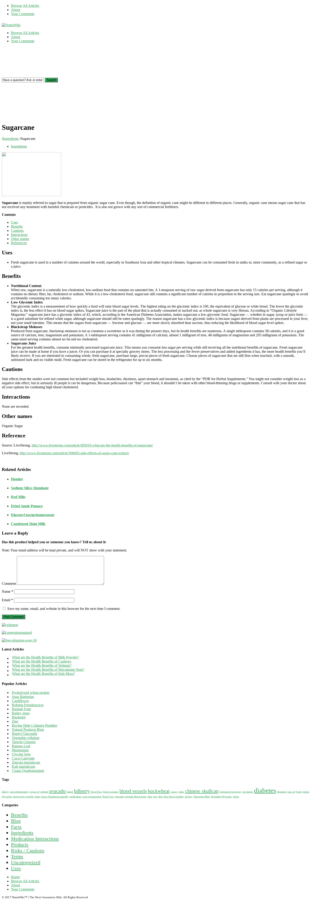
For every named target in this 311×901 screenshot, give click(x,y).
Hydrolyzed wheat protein (30, 693)
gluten (306, 792)
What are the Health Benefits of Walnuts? (41, 665)
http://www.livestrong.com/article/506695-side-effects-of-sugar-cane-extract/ (74, 453)
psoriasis (119, 796)
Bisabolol (18, 717)
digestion (281, 792)
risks (149, 796)
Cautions (17, 230)
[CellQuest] (10, 625)
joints (37, 796)
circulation (247, 792)
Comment (9, 583)
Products (19, 844)
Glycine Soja (21, 754)
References (19, 243)
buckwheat (159, 791)
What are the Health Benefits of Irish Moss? (43, 674)
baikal (70, 792)
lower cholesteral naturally (55, 796)
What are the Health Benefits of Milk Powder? (45, 657)
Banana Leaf (21, 746)
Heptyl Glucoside (24, 734)
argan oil (34, 792)
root (155, 796)
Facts (16, 827)
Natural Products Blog (28, 729)
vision (236, 796)
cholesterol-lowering (230, 792)
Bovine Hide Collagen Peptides (34, 725)
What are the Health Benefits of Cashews (41, 661)
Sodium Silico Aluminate (30, 488)
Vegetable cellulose (25, 738)
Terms (17, 856)
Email (7, 600)
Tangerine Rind (202, 796)
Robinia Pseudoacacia (27, 705)
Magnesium (20, 750)
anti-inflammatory (19, 792)
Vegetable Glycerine (221, 796)
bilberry (82, 791)
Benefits (17, 226)
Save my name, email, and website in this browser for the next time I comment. (63, 609)
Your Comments (22, 14)
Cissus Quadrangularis (28, 771)
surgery (189, 796)
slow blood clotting (173, 796)
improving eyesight (23, 796)
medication (75, 796)
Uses (14, 222)
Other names (20, 239)
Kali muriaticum (23, 766)
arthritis (44, 792)
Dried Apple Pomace (27, 506)
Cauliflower (20, 701)
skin (160, 796)
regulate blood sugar (135, 796)
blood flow (96, 792)
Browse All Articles (25, 6)
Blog (16, 821)
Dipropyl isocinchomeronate (32, 515)
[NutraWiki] (11, 25)
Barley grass (21, 713)
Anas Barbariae (23, 697)
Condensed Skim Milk (28, 524)
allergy (5, 792)
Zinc (15, 721)
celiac (181, 792)
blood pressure (111, 792)
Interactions (19, 235)
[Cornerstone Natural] (17, 633)
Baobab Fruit (21, 709)
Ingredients (11, 139)
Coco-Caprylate (23, 758)
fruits (299, 792)
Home (15, 877)
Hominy (17, 479)
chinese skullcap (202, 791)
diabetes (265, 790)
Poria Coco (108, 796)
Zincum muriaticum (26, 762)
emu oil (291, 792)
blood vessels (133, 791)
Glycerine (7, 796)
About (15, 10)
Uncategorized (25, 862)
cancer (174, 792)
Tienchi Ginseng (24, 742)
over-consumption (92, 796)
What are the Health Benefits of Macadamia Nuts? (48, 669)
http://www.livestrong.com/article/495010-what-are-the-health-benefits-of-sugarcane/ (92, 445)
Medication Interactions (35, 838)
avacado (57, 791)
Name (7, 591)
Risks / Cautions (27, 850)
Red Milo (18, 497)
